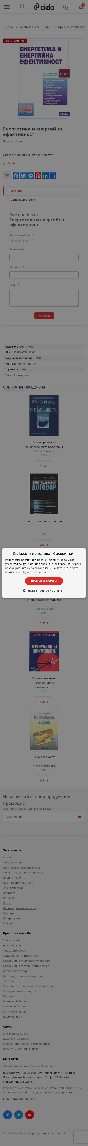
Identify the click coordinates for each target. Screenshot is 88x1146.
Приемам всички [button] (44, 581)
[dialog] (44, 573)
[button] (44, 590)
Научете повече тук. (34, 572)
